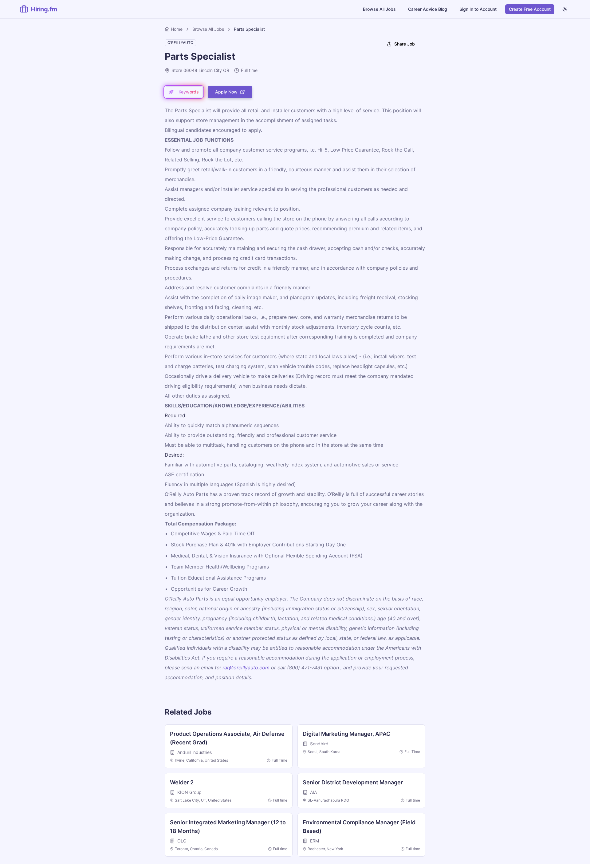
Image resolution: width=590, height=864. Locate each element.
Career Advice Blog (427, 9)
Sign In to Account (478, 9)
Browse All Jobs (379, 9)
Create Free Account (530, 9)
